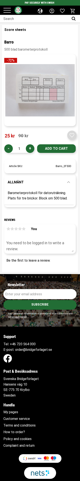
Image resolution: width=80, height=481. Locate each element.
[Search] (74, 19)
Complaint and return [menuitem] (19, 446)
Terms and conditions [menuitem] (19, 425)
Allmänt (16, 182)
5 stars (24, 229)
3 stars (16, 229)
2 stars (12, 229)
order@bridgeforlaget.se (33, 350)
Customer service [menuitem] (16, 419)
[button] (7, 10)
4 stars (20, 229)
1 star (8, 229)
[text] (10, 136)
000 (33, 344)
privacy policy (19, 316)
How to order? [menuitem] (14, 432)
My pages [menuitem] (10, 412)
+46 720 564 (19, 344)
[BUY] (56, 148)
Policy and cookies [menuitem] (17, 439)
